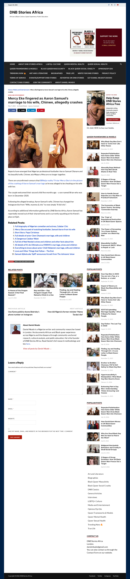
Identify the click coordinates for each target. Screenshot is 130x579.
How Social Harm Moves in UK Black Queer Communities (110, 257)
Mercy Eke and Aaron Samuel (24, 261)
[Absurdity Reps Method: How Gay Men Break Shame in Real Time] (93, 168)
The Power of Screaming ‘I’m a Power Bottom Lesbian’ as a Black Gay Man (111, 232)
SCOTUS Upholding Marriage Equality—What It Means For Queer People (111, 313)
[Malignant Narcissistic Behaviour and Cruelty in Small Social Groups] (93, 446)
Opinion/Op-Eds (105, 69)
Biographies (57, 73)
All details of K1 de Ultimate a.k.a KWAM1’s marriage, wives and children (46, 245)
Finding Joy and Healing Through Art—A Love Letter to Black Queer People (110, 352)
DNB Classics (93, 489)
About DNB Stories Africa (30, 64)
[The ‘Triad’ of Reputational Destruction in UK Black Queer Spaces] (93, 217)
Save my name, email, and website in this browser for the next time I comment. (40, 431)
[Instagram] (115, 5)
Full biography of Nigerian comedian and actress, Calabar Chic (41, 226)
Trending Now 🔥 (18, 73)
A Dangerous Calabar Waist (27, 238)
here (28, 344)
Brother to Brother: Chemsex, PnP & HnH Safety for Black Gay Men (111, 365)
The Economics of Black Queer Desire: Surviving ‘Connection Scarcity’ (110, 207)
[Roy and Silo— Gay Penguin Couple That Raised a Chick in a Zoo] (45, 281)
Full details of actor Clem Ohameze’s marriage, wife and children (42, 235)
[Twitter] (112, 5)
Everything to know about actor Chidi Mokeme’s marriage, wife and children (47, 248)
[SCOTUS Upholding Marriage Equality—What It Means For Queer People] (93, 310)
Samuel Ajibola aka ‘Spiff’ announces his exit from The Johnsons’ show (44, 254)
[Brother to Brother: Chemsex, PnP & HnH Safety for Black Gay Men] (93, 363)
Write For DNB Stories (88, 73)
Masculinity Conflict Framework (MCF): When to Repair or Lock (111, 245)
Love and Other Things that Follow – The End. (34, 251)
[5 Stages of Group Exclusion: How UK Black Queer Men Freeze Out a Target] (93, 180)
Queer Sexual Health (97, 64)
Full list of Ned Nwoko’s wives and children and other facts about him (44, 242)
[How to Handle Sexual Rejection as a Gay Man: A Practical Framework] (93, 194)
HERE (96, 128)
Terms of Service (18, 78)
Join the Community (42, 82)
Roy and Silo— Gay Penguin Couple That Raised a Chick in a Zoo (44, 293)
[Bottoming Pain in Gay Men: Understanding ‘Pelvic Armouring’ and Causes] (93, 387)
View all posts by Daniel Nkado (37, 348)
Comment (12, 371)
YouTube (115, 576)
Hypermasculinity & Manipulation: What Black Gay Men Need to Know (111, 377)
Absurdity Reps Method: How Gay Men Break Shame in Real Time (110, 170)
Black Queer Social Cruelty (81, 69)
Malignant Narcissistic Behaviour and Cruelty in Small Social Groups (111, 447)
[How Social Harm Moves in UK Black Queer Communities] (93, 255)
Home (12, 64)
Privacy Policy (109, 73)
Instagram (107, 576)
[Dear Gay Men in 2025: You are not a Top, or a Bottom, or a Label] (93, 274)
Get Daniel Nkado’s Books (99, 78)
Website (11, 418)
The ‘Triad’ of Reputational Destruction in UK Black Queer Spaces (111, 219)
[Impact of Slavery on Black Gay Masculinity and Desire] (93, 286)
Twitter (100, 576)
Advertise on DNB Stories (72, 78)
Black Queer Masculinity (53, 69)
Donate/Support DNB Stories (42, 78)
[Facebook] (109, 5)
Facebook (92, 576)
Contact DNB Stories (19, 82)
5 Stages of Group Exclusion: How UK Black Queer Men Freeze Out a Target (111, 182)
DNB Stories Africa (26, 12)
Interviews (92, 497)
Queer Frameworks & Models (23, 69)
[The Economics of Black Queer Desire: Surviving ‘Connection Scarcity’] (93, 205)
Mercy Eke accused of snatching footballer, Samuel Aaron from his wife (45, 229)
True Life (70, 73)
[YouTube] (117, 5)
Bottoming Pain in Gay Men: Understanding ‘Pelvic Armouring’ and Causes (110, 390)
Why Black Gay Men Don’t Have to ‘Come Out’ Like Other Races (111, 143)
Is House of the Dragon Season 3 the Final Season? (18, 293)
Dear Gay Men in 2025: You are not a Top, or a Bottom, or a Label (110, 276)
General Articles (95, 493)
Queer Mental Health (74, 64)
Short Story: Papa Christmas (27, 232)
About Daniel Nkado (65, 82)
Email (11, 409)
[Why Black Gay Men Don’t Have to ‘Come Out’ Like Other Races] (93, 142)
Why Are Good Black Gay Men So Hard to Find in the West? (111, 435)
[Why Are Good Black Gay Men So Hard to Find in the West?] (93, 434)
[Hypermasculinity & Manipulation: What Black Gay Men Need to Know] (93, 375)
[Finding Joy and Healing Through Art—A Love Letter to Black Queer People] (71, 281)
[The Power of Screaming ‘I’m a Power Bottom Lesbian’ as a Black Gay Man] (93, 229)
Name (11, 399)
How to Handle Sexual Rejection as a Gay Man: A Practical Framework (111, 195)
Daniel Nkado (23, 106)
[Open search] (120, 64)
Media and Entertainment (21, 90)
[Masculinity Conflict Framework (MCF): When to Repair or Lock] (93, 243)
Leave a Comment (33, 106)
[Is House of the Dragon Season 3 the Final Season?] (19, 281)
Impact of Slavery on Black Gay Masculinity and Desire (111, 288)
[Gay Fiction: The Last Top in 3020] (93, 324)
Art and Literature (38, 73)
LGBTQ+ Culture (53, 64)
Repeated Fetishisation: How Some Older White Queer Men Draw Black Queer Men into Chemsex (111, 156)
